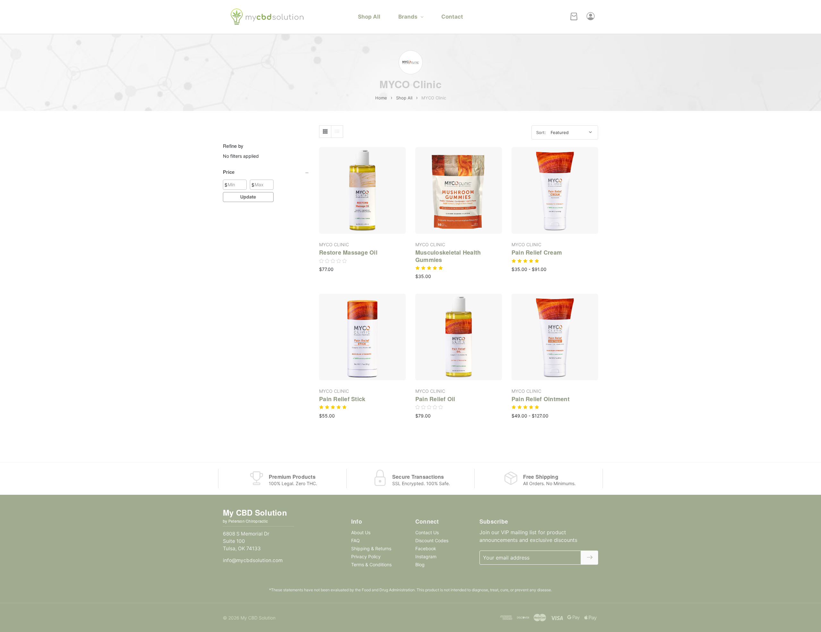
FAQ (355, 540)
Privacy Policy (366, 556)
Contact (452, 16)
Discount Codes (431, 540)
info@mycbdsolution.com (253, 560)
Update (248, 196)
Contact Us (427, 532)
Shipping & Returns (371, 548)
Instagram (425, 556)
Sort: (541, 132)
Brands (408, 16)
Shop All (369, 16)
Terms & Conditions (371, 564)
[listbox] (572, 132)
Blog (420, 564)
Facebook (425, 548)
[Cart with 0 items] (574, 17)
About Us (360, 532)
